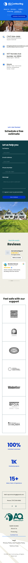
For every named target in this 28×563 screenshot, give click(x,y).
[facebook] (12, 506)
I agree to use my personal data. (13, 192)
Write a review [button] (17, 257)
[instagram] (15, 506)
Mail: (5, 494)
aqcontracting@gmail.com (15, 494)
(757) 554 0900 (16, 500)
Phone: (9, 500)
